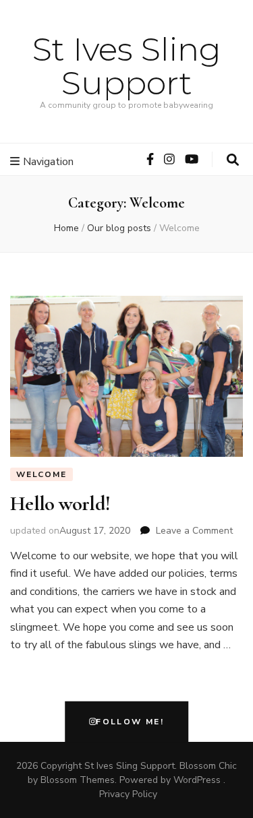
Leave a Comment (194, 530)
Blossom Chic (208, 765)
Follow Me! (130, 722)
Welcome (41, 474)
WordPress (197, 780)
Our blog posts (119, 228)
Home (66, 228)
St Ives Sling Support (126, 66)
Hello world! (60, 503)
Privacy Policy (128, 794)
